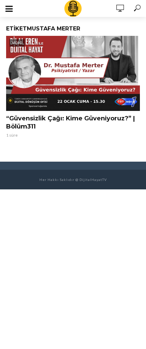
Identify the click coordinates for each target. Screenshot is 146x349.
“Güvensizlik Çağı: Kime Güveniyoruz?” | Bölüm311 (70, 122)
